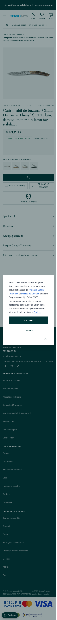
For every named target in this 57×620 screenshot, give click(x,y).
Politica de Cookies (30, 292)
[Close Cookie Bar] (43, 340)
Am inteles (27, 322)
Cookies (22, 314)
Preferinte (27, 332)
